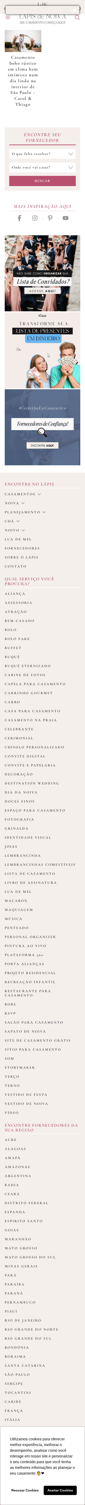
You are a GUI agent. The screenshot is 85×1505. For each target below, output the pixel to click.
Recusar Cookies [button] (25, 1490)
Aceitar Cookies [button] (60, 1490)
